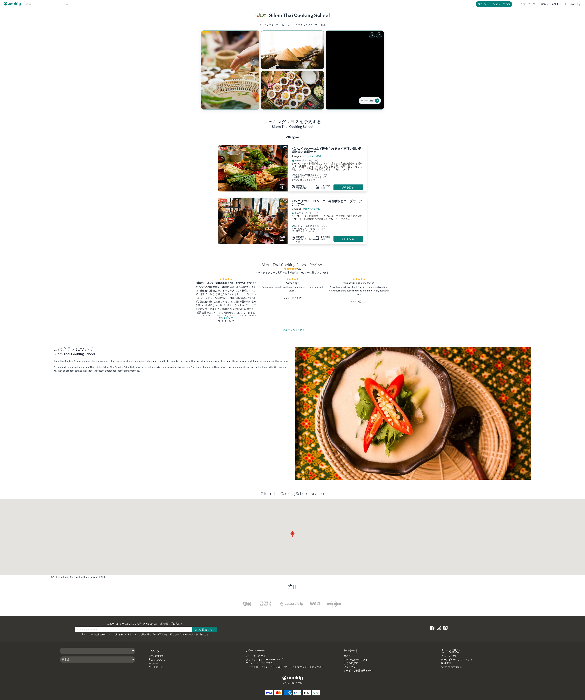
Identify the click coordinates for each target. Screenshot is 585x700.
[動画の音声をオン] (372, 35)
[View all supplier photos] (230, 70)
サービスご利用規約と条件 (358, 670)
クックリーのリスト (527, 4)
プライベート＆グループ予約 (494, 4)
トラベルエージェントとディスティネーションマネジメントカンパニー (285, 666)
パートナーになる (256, 655)
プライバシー (351, 666)
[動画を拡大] (379, 35)
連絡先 (347, 655)
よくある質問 (351, 663)
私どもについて (157, 659)
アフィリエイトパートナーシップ (264, 659)
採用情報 (446, 663)
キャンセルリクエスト (356, 659)
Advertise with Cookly (451, 666)
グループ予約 (448, 655)
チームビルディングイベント (457, 659)
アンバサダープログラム (259, 663)
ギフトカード (559, 4)
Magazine (153, 663)
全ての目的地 (156, 655)
